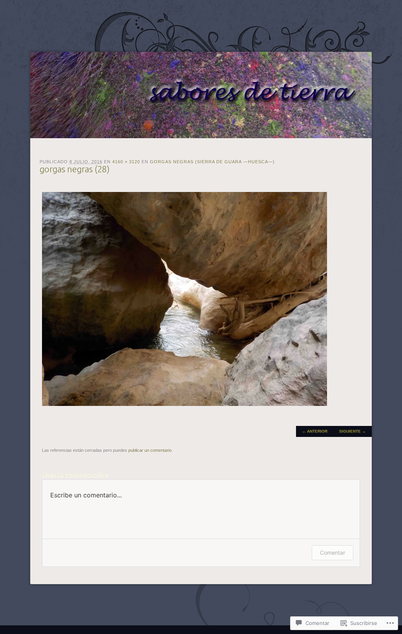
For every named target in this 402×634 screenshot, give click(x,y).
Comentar (332, 552)
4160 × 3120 (126, 161)
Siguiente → (352, 431)
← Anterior (314, 431)
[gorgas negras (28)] (184, 404)
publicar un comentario (150, 450)
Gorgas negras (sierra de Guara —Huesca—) (212, 161)
